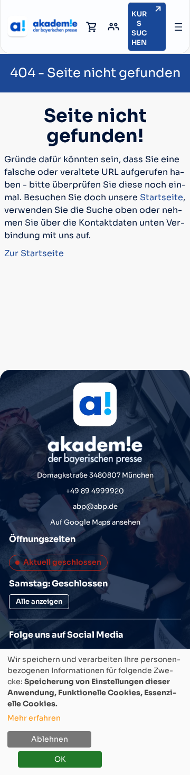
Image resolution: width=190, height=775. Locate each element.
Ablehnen (49, 739)
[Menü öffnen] (178, 27)
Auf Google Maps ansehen (95, 522)
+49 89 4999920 (95, 491)
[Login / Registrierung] (113, 27)
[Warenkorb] (92, 27)
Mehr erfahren (34, 718)
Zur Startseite (34, 253)
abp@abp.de (95, 506)
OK (59, 759)
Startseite (161, 197)
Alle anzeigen (39, 601)
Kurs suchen (139, 28)
